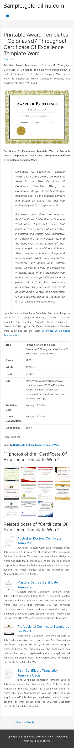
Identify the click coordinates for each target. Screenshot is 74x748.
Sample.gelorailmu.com (33, 5)
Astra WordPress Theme (37, 741)
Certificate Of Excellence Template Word (36, 445)
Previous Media (23, 722)
